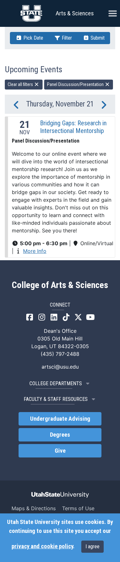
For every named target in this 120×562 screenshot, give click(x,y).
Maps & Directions (34, 508)
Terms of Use (78, 508)
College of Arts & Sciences (60, 285)
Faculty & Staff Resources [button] (56, 399)
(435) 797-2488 (60, 354)
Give (60, 450)
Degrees (60, 434)
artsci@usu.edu (60, 366)
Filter (66, 38)
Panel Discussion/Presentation (76, 84)
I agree (92, 546)
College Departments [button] (55, 383)
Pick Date (32, 38)
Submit (97, 38)
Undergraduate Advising (60, 418)
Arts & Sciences (75, 13)
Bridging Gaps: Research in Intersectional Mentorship (73, 127)
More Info (34, 251)
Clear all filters (21, 84)
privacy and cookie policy (42, 546)
